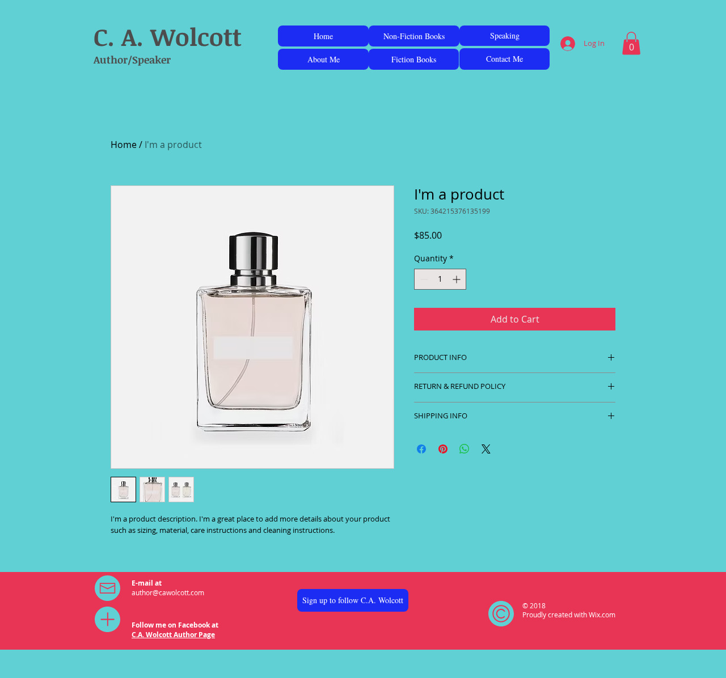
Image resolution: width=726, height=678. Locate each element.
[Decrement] (423, 279)
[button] (631, 43)
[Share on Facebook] (421, 449)
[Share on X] (486, 449)
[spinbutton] (440, 279)
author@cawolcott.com (168, 592)
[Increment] (457, 279)
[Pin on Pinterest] (443, 449)
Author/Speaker (132, 59)
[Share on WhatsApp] (464, 449)
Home (124, 144)
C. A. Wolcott (168, 36)
